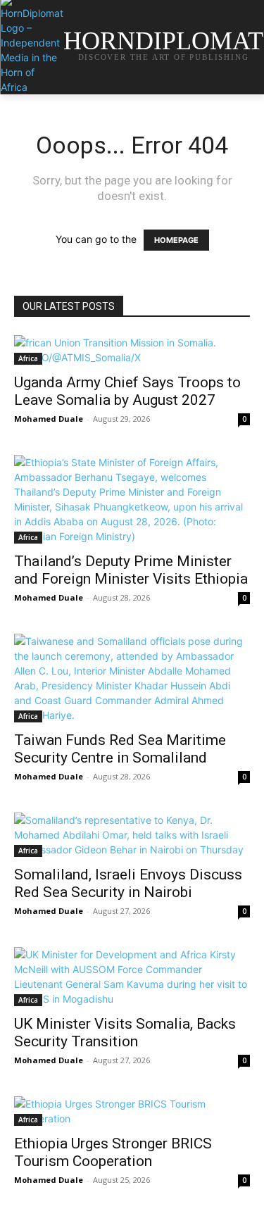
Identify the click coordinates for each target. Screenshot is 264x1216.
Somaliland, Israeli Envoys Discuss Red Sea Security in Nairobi (128, 883)
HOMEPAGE (176, 240)
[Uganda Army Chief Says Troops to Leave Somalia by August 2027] (132, 350)
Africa (28, 358)
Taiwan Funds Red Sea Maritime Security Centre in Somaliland (120, 749)
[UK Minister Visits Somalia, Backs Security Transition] (132, 976)
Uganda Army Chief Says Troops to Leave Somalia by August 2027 (127, 391)
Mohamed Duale (48, 418)
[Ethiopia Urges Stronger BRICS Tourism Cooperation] (132, 1111)
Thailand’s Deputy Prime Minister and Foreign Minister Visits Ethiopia (131, 570)
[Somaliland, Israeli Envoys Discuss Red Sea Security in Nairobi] (132, 835)
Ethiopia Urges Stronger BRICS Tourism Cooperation (113, 1152)
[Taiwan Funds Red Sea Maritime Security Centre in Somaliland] (132, 678)
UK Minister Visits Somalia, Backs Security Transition (125, 1032)
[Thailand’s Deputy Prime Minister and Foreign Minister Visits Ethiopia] (132, 499)
